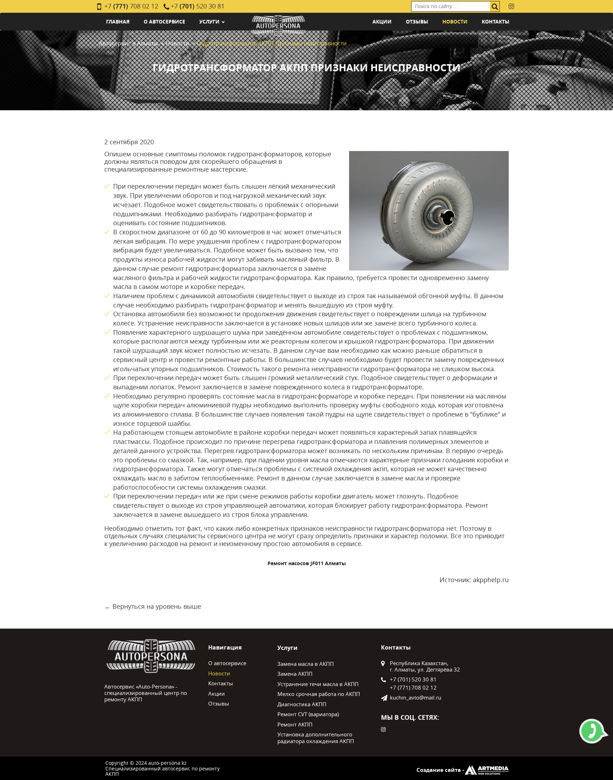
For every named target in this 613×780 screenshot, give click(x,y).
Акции (382, 21)
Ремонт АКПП (295, 724)
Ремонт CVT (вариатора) (308, 714)
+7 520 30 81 (198, 6)
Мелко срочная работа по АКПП (318, 693)
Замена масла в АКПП (305, 663)
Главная (117, 21)
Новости (455, 21)
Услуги (209, 21)
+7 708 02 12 (131, 6)
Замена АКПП (295, 673)
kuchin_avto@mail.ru (415, 697)
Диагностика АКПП (301, 704)
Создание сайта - (440, 770)
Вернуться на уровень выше (156, 606)
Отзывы (417, 21)
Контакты (495, 21)
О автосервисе (164, 21)
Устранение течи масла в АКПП (318, 683)
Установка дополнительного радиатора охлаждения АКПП (315, 738)
